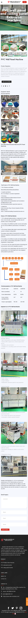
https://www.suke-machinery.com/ (11, 596)
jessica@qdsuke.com (8, 594)
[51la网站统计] (15, 614)
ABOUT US (3, 576)
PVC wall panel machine (6, 565)
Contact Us (3, 579)
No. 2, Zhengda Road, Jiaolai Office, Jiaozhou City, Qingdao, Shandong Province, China (13, 588)
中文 (25, 2)
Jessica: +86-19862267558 (9, 591)
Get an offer (6, 81)
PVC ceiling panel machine (7, 568)
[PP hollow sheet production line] (10, 101)
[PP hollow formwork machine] (10, 125)
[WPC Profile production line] (10, 113)
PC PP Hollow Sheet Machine (7, 563)
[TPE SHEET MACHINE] (10, 137)
